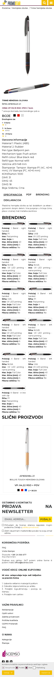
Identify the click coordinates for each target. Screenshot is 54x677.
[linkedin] (11, 661)
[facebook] (3, 661)
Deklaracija (12, 200)
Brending (42, 194)
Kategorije (7, 639)
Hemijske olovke (20, 8)
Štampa (5, 643)
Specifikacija (13, 194)
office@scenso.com (24, 562)
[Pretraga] (44, 3)
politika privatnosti (30, 527)
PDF (28, 194)
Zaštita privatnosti (10, 617)
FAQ (4, 547)
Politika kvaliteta (10, 620)
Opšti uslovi (7, 613)
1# (3, 125)
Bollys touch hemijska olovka (27, 479)
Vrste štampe (8, 551)
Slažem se (45, 673)
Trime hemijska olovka (41, 8)
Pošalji (45, 519)
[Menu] (51, 3)
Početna (6, 8)
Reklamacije (8, 610)
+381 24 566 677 (18, 555)
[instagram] (7, 661)
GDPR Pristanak (10, 624)
